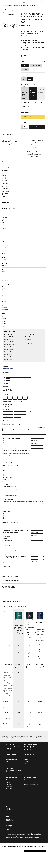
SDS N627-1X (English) (8, 336)
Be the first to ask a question (9, 589)
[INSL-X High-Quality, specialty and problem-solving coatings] (12, 818)
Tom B (4, 440)
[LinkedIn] (30, 749)
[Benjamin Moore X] (24, 749)
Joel (3, 513)
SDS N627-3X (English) (8, 351)
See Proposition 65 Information (31, 345)
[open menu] (3, 1)
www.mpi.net (4, 738)
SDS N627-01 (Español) (9, 354)
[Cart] (44, 1)
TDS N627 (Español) (29, 339)
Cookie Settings (16, 848)
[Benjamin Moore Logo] (24, 1)
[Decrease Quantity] (22, 126)
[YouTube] (33, 747)
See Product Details (25, 35)
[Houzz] (27, 749)
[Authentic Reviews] (8, 369)
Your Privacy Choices (11, 774)
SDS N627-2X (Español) (9, 359)
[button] (41, 1)
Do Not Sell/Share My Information (14, 770)
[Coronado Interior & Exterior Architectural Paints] (12, 827)
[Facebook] (24, 747)
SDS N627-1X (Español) (9, 344)
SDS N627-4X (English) (8, 349)
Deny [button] (13, 850)
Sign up (7, 746)
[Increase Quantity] (27, 126)
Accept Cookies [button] (35, 850)
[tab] (5, 26)
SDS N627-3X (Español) (9, 346)
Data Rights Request (10, 771)
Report (16, 465)
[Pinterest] (36, 747)
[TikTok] (33, 749)
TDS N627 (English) (28, 336)
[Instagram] (27, 747)
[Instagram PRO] (30, 747)
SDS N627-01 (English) (8, 339)
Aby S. (4, 472)
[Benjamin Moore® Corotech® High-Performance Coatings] (12, 809)
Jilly (3, 534)
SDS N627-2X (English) (8, 356)
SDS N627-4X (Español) (9, 341)
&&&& (4, 559)
